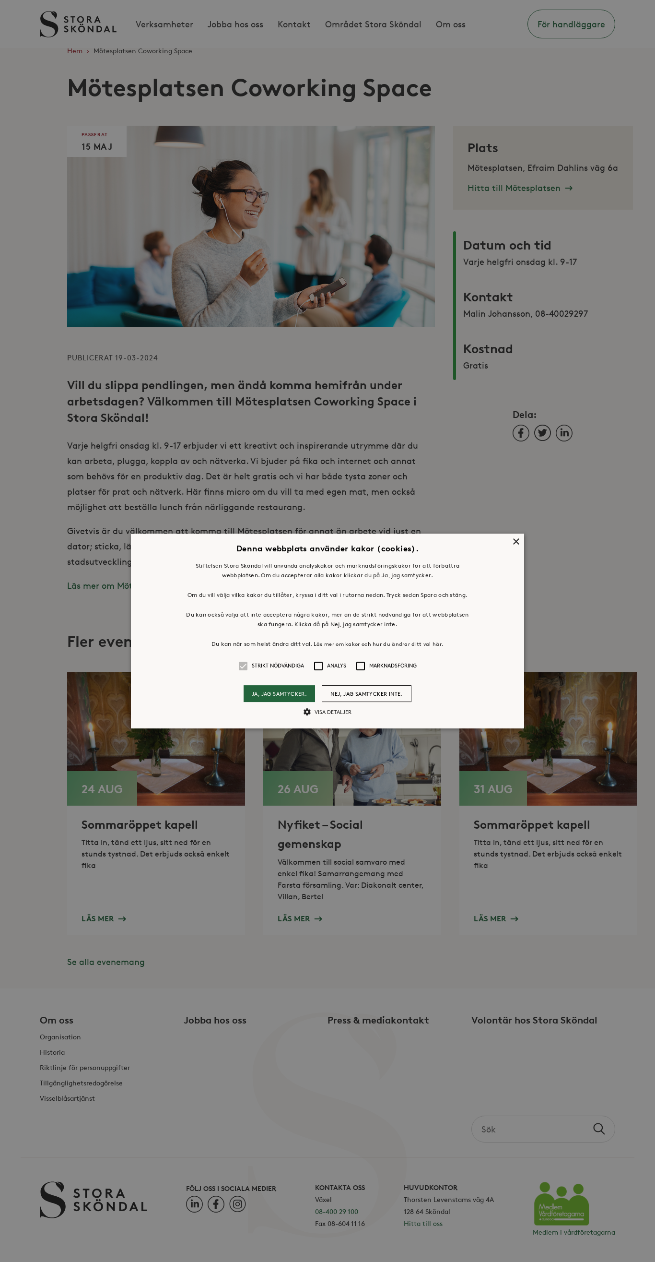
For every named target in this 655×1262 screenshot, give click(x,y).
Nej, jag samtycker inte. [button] (366, 693)
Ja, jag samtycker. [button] (279, 693)
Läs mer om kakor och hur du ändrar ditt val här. (379, 643)
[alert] (327, 631)
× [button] (515, 542)
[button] (327, 631)
